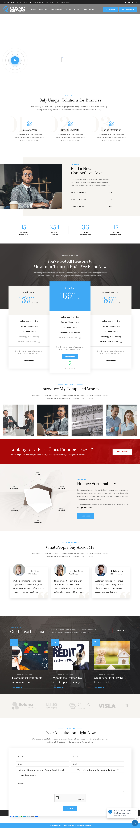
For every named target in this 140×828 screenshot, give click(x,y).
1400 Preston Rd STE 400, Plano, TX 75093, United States (51, 2)
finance (79, 413)
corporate (12, 416)
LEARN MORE (85, 516)
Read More (16, 687)
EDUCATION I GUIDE (24, 674)
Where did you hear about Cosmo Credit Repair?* (42, 770)
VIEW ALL (120, 630)
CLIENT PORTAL (110, 9)
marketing (46, 416)
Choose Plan (29, 361)
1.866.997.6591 (24, 2)
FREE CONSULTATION (128, 9)
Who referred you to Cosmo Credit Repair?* (97, 770)
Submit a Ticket (122, 452)
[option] (19, 422)
